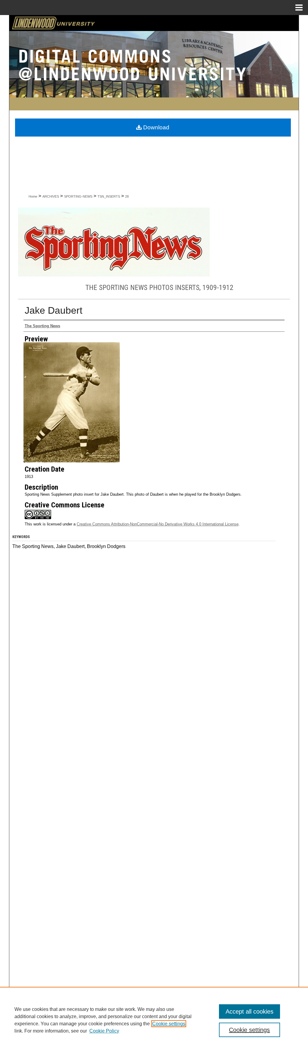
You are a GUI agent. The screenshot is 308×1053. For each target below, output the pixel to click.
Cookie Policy (104, 1030)
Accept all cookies (249, 1011)
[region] (154, 1020)
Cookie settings (168, 1023)
